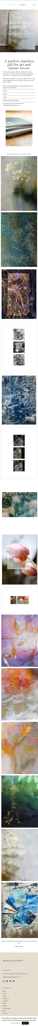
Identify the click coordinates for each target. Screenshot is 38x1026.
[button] (34, 5)
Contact (5, 1013)
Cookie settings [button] (15, 1023)
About (4, 993)
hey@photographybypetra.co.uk (12, 977)
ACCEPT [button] (25, 1023)
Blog (4, 1011)
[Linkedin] (10, 981)
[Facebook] (13, 981)
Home (4, 991)
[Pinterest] (7, 981)
